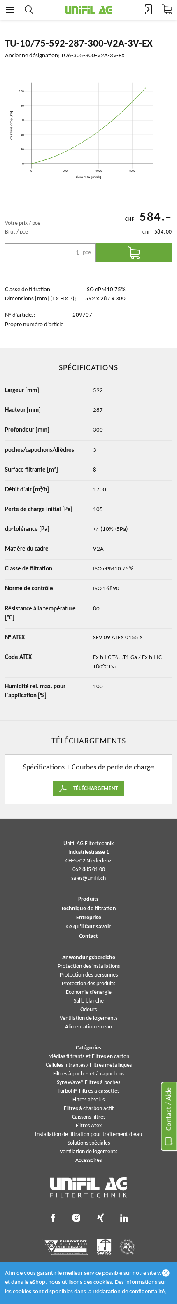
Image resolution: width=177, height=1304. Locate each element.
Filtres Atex (89, 1126)
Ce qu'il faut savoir (88, 927)
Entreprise (88, 918)
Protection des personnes (89, 975)
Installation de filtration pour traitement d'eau (88, 1134)
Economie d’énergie (89, 992)
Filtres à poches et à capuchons (88, 1074)
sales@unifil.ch (88, 878)
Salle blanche (89, 1001)
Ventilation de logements (88, 1018)
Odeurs (88, 1010)
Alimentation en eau (88, 1027)
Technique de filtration (88, 909)
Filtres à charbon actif (89, 1108)
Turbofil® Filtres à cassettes (88, 1091)
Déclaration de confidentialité (129, 1292)
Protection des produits (88, 984)
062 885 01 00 (88, 870)
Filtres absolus (88, 1100)
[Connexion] (147, 10)
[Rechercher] (28, 10)
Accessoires (88, 1160)
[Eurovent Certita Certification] (66, 1247)
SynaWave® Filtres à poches (88, 1083)
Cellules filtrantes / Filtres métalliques (89, 1065)
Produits (88, 899)
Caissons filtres (88, 1117)
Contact (88, 936)
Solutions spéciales (89, 1143)
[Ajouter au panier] (134, 252)
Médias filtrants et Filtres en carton (88, 1057)
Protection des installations (89, 966)
